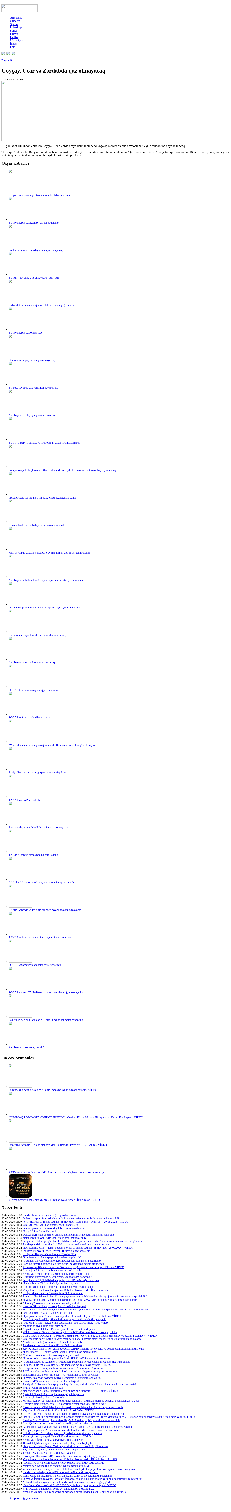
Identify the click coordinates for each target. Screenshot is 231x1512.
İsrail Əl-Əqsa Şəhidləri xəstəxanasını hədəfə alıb (51, 1224)
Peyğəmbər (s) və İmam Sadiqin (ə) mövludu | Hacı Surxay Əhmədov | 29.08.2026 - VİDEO (75, 1221)
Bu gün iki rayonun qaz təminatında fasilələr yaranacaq (40, 195)
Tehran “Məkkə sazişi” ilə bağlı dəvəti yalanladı (50, 1452)
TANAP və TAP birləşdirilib (25, 799)
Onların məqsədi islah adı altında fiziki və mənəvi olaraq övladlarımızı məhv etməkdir (71, 1218)
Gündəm (15, 20)
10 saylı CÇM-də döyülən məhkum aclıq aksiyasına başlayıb (57, 1443)
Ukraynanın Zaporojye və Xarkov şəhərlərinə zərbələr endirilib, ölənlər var (65, 1446)
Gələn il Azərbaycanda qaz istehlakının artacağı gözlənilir (41, 305)
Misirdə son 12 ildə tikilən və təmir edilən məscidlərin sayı (56, 1465)
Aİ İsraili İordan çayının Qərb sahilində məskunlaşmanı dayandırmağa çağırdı (66, 1482)
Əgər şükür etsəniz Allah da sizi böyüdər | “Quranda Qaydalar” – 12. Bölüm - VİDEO (58, 1144)
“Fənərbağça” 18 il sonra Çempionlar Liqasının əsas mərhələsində (60, 1351)
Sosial (13, 30)
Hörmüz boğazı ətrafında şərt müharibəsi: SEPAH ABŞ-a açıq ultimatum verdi (67, 1358)
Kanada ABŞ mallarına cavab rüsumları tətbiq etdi (51, 1381)
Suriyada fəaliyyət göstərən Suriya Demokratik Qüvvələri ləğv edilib (62, 1377)
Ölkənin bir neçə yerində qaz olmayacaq (32, 360)
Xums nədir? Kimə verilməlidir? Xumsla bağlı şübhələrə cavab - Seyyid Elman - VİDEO (73, 1267)
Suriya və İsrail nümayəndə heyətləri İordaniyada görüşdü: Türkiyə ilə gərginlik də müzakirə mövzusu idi (82, 1478)
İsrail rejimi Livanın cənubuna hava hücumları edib (52, 1270)
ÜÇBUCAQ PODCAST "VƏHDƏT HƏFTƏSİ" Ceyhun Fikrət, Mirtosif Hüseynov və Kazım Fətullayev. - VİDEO (76, 1117)
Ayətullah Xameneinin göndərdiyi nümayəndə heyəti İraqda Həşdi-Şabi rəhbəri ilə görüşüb (74, 1491)
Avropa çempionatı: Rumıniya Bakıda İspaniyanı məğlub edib (58, 1286)
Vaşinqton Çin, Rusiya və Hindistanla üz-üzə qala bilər (54, 1449)
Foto (12, 46)
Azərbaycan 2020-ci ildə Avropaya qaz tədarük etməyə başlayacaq (46, 580)
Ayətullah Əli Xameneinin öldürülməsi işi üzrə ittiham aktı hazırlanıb (62, 1260)
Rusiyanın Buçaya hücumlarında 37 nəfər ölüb (49, 1254)
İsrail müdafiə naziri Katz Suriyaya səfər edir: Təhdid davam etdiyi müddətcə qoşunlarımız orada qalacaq (82, 1338)
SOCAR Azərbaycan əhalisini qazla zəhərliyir (35, 964)
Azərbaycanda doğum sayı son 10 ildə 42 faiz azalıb (52, 1342)
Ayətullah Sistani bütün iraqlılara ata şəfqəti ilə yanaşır (53, 1394)
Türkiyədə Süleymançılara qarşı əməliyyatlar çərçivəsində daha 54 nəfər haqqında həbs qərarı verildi (80, 1384)
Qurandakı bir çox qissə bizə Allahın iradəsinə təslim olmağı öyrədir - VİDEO (53, 1089)
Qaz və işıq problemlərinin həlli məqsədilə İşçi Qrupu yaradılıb (44, 607)
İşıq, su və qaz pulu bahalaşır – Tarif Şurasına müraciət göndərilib (46, 1019)
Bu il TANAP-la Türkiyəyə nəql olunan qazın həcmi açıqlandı (44, 442)
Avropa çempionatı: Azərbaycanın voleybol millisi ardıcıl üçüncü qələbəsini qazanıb (70, 1430)
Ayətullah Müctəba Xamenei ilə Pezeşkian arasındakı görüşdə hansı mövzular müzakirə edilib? (76, 1361)
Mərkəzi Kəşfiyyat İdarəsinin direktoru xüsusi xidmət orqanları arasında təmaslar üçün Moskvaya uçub (81, 1400)
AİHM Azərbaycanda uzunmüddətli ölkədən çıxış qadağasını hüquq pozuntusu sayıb (57, 1172)
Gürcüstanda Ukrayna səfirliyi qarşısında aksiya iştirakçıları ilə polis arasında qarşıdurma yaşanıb (78, 1426)
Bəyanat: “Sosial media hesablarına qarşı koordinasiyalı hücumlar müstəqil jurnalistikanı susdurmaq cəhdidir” (85, 1296)
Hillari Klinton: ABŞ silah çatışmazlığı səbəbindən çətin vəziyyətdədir (62, 1433)
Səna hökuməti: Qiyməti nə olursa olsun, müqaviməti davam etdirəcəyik (63, 1263)
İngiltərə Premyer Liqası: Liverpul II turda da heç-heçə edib (56, 1250)
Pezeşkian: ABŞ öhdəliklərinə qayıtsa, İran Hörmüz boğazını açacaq (61, 1280)
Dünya (14, 33)
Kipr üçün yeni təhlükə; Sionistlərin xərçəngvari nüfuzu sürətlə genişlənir (64, 1319)
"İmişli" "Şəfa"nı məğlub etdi (39, 1231)
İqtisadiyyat (16, 27)
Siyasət (14, 24)
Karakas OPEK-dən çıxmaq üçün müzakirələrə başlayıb (54, 1306)
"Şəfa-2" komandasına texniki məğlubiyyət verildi (51, 1355)
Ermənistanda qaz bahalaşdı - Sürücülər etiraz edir (37, 525)
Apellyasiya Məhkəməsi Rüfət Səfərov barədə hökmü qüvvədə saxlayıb (63, 1462)
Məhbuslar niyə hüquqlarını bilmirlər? (44, 1325)
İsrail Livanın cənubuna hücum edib (43, 1387)
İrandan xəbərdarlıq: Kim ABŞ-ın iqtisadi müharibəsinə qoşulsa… (60, 1472)
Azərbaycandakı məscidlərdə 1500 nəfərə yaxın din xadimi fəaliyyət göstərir (66, 1244)
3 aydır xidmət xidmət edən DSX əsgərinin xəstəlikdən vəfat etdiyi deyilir (64, 1403)
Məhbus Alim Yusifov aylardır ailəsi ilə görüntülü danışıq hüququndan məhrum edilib (71, 1420)
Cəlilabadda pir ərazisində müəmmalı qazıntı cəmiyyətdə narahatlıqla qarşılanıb (67, 1475)
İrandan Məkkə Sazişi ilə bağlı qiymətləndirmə (49, 1215)
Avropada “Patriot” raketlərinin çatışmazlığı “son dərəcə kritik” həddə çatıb (65, 1322)
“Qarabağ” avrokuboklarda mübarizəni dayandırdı (51, 1303)
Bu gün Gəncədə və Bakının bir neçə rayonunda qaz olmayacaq (45, 909)
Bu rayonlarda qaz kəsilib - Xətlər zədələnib (34, 222)
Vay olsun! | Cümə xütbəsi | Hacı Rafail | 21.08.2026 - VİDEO (58, 1410)
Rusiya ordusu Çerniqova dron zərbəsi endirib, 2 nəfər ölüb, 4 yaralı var (63, 1368)
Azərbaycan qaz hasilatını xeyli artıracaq (32, 662)
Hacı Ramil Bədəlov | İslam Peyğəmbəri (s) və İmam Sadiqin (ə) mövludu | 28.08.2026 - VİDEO (78, 1247)
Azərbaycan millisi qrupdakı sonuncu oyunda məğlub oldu (55, 1273)
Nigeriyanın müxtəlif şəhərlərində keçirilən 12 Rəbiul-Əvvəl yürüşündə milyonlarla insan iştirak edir (80, 1299)
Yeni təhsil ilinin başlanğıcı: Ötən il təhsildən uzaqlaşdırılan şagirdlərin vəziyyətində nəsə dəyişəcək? (79, 1469)
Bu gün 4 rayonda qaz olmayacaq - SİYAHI (34, 277)
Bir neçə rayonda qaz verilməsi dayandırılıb (33, 387)
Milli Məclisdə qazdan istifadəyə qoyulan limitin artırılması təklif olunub (49, 552)
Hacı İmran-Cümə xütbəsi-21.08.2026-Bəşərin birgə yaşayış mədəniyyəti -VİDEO (69, 1485)
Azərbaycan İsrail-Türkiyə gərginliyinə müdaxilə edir (52, 1439)
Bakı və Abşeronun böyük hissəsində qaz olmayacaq (39, 827)
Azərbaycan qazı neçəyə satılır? (27, 1047)
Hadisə (14, 37)
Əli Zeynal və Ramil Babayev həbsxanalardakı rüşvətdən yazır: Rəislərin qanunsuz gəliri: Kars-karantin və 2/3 (85, 1309)
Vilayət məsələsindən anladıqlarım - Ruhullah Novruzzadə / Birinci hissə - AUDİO (70, 1459)
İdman (13, 43)
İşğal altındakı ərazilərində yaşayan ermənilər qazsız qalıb (41, 882)
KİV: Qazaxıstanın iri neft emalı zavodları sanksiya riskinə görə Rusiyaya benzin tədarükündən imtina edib (83, 1348)
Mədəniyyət (17, 40)
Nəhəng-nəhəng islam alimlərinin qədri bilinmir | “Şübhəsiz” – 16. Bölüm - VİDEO (70, 1390)
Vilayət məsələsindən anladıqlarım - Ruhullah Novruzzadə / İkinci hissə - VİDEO (55, 1199)
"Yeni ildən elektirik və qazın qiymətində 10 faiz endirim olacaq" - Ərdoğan (52, 745)
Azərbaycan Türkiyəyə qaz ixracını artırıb (32, 415)
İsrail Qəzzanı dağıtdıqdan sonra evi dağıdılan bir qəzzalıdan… (58, 1488)
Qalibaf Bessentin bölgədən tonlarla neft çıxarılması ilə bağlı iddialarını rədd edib (69, 1234)
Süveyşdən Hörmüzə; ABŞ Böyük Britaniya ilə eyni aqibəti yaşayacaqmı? (65, 1456)
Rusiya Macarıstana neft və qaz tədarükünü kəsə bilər (53, 1293)
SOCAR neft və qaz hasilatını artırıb (29, 717)
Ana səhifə (16, 17)
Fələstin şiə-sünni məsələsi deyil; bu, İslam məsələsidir (53, 1228)
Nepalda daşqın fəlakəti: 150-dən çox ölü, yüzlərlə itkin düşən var (60, 1329)
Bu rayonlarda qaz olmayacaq (26, 332)
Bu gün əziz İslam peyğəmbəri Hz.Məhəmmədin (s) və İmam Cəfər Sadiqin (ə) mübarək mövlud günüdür (83, 1241)
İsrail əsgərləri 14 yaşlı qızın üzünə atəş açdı (48, 1312)
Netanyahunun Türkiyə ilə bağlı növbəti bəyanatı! (51, 1283)
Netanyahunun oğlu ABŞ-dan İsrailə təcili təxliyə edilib (54, 1237)
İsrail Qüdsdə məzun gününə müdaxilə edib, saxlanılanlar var (57, 1423)
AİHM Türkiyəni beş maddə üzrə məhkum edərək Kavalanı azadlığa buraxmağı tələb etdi (74, 1413)
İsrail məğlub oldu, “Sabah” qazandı (43, 1397)
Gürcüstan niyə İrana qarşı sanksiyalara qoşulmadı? (52, 1257)
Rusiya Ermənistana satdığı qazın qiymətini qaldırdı (38, 772)
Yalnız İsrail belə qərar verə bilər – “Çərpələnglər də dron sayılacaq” (61, 1374)
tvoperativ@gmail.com (24, 1498)
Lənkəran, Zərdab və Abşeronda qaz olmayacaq (36, 250)
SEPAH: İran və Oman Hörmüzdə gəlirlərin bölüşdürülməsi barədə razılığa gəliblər (70, 1332)
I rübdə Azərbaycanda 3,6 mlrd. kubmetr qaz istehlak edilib (42, 497)
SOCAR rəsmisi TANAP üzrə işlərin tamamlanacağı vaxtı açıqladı (46, 992)
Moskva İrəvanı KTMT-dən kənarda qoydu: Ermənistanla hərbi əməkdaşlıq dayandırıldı (73, 1407)
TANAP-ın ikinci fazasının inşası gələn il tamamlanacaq (40, 937)
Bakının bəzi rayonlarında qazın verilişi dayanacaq (37, 635)
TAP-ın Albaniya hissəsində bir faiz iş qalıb (33, 854)
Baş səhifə (7, 60)
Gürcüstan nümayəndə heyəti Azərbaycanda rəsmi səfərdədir (57, 1276)
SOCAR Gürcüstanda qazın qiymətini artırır (34, 690)
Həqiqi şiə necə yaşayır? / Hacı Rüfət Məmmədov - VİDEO (57, 1436)
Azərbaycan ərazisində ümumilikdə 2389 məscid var (52, 1345)
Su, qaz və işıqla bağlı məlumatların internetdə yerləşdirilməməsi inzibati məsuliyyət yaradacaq (62, 470)
